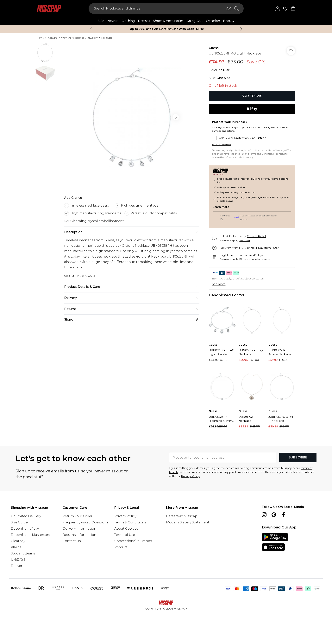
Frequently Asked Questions (85, 522)
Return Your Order (77, 516)
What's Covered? (221, 144)
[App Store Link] (275, 542)
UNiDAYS (18, 559)
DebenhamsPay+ (25, 528)
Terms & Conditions (130, 522)
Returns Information (79, 535)
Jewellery (92, 37)
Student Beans (23, 553)
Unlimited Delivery (26, 516)
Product (121, 547)
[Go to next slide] (176, 117)
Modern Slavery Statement (187, 522)
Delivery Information (79, 528)
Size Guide (19, 522)
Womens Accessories (72, 37)
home (40, 37)
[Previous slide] (91, 29)
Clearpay (18, 541)
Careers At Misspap (181, 516)
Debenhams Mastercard (30, 535)
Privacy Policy (125, 516)
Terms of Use (124, 535)
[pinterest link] (274, 514)
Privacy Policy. (190, 476)
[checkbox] (252, 138)
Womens (52, 37)
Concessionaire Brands (133, 541)
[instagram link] (264, 514)
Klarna (16, 547)
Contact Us (72, 541)
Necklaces (106, 37)
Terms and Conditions (261, 153)
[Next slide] (241, 29)
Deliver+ (17, 566)
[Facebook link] (283, 514)
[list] (131, 117)
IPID (241, 153)
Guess (214, 48)
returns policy (263, 259)
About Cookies (126, 528)
